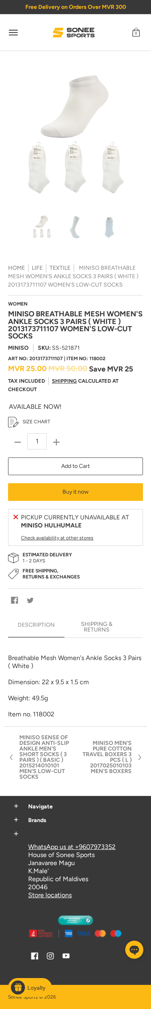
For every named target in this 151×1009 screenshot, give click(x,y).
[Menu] (13, 32)
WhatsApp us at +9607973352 (72, 847)
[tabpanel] (75, 682)
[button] (136, 32)
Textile (60, 268)
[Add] (56, 442)
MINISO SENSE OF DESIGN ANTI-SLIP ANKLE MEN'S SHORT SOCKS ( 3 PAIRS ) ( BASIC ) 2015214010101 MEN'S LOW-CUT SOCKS (44, 757)
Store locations (50, 895)
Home (16, 268)
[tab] (36, 627)
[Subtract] (17, 442)
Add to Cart (75, 466)
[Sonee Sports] (74, 32)
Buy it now (75, 491)
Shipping (64, 381)
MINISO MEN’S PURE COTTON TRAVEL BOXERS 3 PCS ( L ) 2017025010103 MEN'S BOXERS (107, 757)
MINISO (18, 348)
